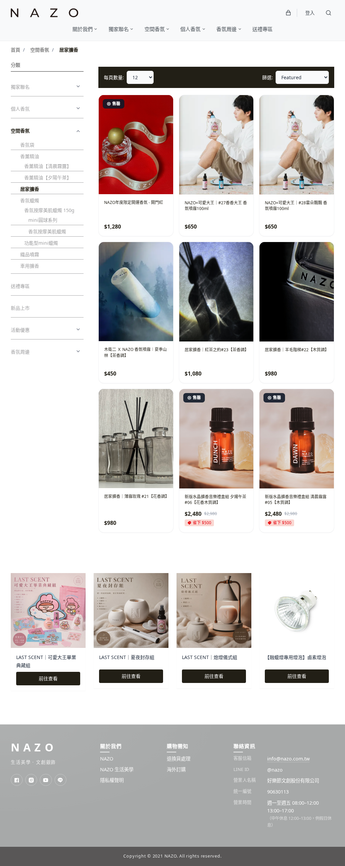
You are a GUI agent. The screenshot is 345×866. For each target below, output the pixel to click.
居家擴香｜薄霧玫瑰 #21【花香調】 (136, 496)
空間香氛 (39, 50)
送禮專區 (20, 286)
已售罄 (155, 182)
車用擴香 (29, 266)
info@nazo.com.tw (288, 758)
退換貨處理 (178, 758)
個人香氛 (20, 109)
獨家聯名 (20, 87)
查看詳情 (122, 182)
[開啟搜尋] (328, 12)
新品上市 (20, 308)
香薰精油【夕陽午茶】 (47, 177)
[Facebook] (17, 780)
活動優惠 (20, 330)
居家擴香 (29, 189)
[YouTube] (46, 780)
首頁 (15, 50)
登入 (310, 12)
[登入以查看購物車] (288, 12)
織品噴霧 (29, 254)
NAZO (34, 747)
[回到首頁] (44, 13)
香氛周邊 (20, 352)
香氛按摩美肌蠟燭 (47, 231)
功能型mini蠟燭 (41, 243)
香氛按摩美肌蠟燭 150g (49, 210)
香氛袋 (27, 145)
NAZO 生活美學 (116, 769)
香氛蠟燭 (29, 200)
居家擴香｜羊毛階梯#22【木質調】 (297, 350)
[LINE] (60, 780)
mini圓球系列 (42, 220)
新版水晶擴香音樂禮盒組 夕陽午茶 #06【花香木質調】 (215, 499)
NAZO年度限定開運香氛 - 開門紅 (133, 202)
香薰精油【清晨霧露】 (47, 166)
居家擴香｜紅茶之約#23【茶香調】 (217, 350)
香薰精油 (29, 156)
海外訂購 (176, 769)
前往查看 (48, 678)
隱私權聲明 (112, 780)
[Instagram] (31, 780)
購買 (235, 182)
